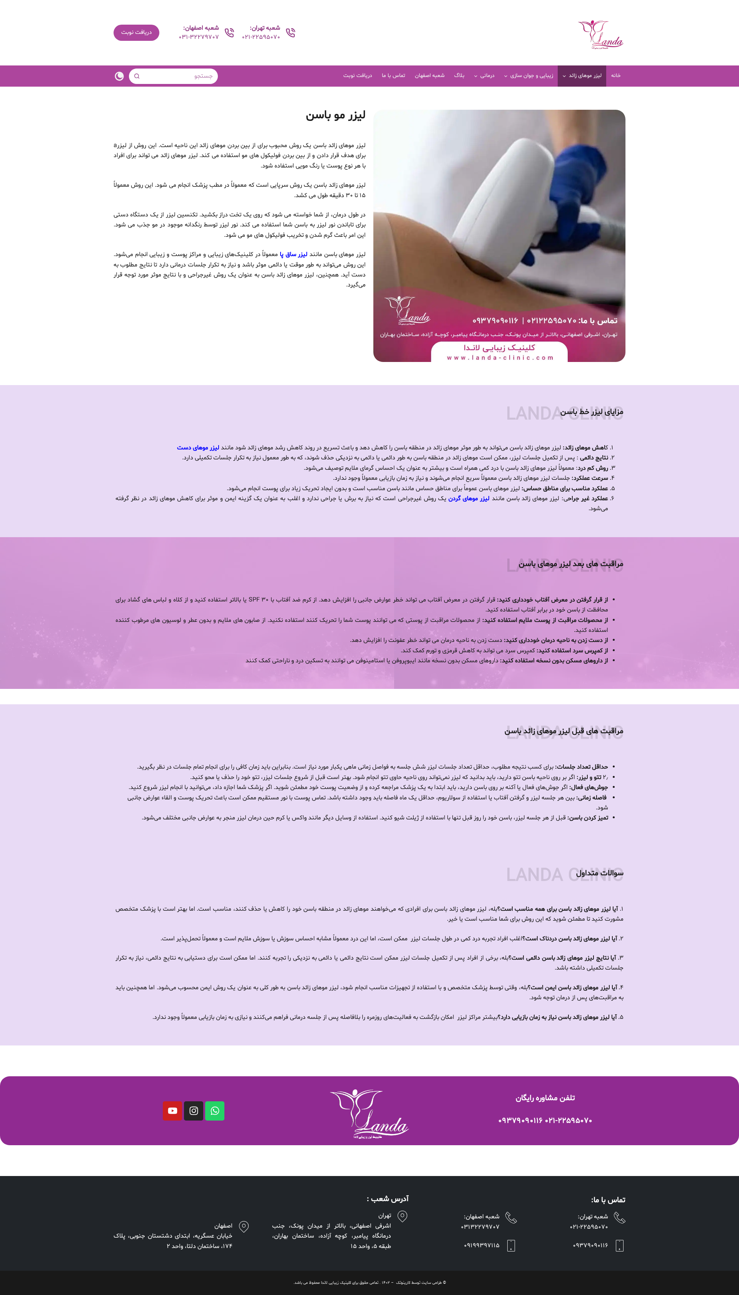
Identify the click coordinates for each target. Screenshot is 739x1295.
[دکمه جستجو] (136, 76)
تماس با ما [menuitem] (393, 75)
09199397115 (482, 1245)
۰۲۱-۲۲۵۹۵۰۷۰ (568, 1121)
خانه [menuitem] (616, 75)
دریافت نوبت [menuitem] (357, 75)
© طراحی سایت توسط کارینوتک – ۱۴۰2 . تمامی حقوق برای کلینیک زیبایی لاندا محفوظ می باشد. (369, 1282)
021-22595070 (261, 37)
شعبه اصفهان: (482, 1217)
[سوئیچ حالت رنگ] (119, 76)
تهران (384, 1215)
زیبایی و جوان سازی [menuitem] (531, 75)
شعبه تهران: (593, 1217)
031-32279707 (199, 37)
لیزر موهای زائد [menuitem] (585, 75)
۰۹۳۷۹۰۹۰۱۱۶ (520, 1121)
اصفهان (223, 1226)
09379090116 (590, 1245)
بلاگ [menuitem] (459, 75)
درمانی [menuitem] (487, 75)
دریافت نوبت (136, 32)
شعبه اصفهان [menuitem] (430, 75)
